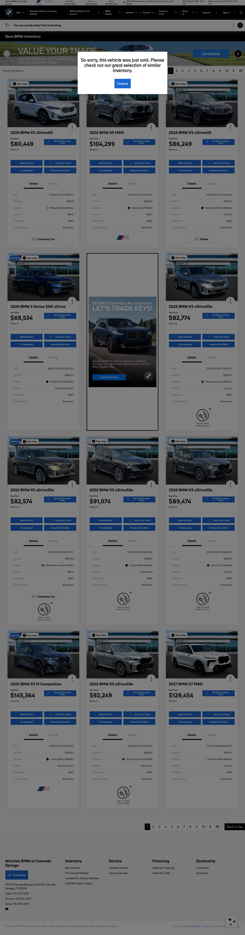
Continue (122, 83)
